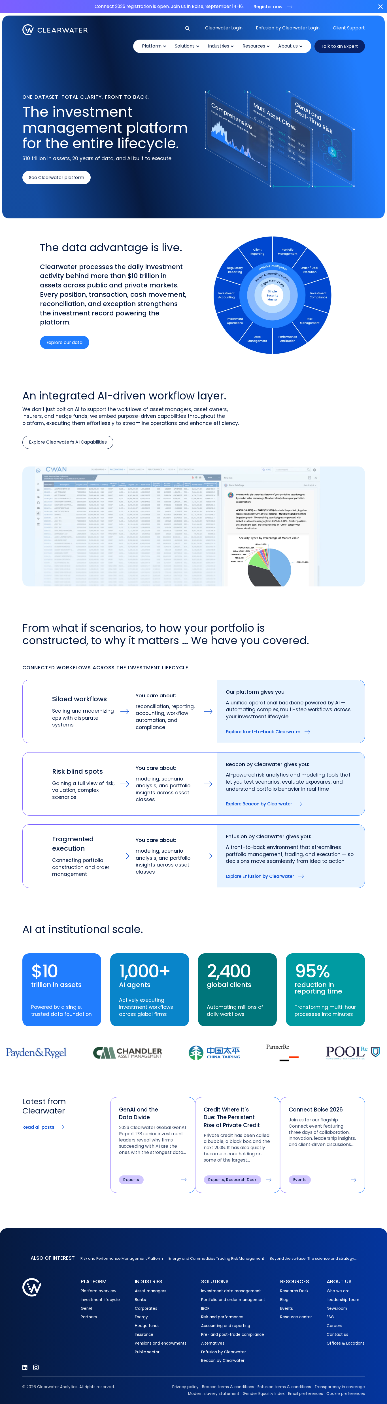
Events (286, 1308)
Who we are (338, 1291)
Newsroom (337, 1308)
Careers (334, 1325)
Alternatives (212, 1343)
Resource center (296, 1317)
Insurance (144, 1334)
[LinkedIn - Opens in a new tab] (25, 1367)
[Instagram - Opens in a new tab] (36, 1367)
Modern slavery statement (213, 1393)
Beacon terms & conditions (228, 1387)
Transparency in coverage (339, 1387)
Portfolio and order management (233, 1299)
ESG (330, 1317)
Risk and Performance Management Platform (121, 1258)
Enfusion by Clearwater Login (288, 28)
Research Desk (294, 1291)
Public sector (147, 1352)
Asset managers (150, 1291)
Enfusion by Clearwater (223, 1352)
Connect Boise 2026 (316, 1109)
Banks (140, 1299)
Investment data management (231, 1291)
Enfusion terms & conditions (284, 1387)
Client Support (349, 28)
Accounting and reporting (225, 1325)
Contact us (337, 1334)
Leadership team (343, 1299)
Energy (141, 1317)
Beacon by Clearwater (222, 1360)
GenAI (86, 1308)
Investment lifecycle (100, 1299)
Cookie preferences (345, 1393)
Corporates (146, 1308)
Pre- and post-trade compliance (232, 1334)
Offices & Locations (346, 1343)
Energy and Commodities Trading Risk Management (216, 1258)
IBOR (205, 1308)
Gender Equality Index (264, 1393)
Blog (284, 1299)
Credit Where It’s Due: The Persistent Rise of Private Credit (232, 1117)
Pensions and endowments (160, 1343)
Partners (89, 1317)
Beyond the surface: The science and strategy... (313, 1258)
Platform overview (98, 1291)
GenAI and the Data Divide (138, 1113)
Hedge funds (147, 1325)
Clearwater (55, 29)
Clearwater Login (224, 28)
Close (380, 6)
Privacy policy (185, 1387)
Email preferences (305, 1393)
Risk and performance (222, 1317)
